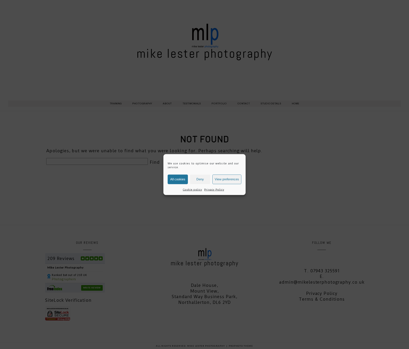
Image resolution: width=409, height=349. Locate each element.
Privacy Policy (214, 189)
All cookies (177, 179)
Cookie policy (192, 189)
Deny (200, 179)
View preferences (227, 179)
